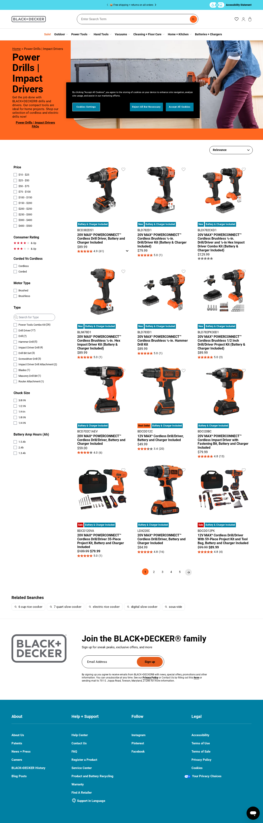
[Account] (243, 19)
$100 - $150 (25, 197)
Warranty (78, 784)
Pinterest (138, 743)
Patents (17, 743)
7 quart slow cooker (67, 607)
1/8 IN (22, 417)
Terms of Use (200, 743)
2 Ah (21, 447)
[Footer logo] (39, 648)
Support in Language (88, 800)
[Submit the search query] (16, 317)
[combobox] (137, 19)
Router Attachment (31, 381)
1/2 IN (22, 406)
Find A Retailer (82, 792)
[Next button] (154, 5)
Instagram (138, 735)
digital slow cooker (144, 607)
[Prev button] (108, 5)
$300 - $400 (25, 220)
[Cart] (249, 19)
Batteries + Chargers (208, 34)
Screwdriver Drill (29, 358)
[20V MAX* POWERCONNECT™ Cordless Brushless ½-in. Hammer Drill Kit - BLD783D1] (163, 309)
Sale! (47, 34)
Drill (22, 336)
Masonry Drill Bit (29, 375)
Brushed (23, 290)
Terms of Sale (200, 751)
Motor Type (22, 283)
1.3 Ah (22, 453)
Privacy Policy (201, 760)
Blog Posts (19, 776)
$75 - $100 (24, 191)
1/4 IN (22, 422)
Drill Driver (27, 330)
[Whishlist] (236, 19)
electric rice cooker (106, 607)
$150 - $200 (25, 203)
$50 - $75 (23, 186)
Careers (17, 760)
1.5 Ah (22, 441)
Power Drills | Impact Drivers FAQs (35, 124)
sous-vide (175, 607)
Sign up (150, 662)
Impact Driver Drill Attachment (37, 364)
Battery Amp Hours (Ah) (31, 434)
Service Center (82, 768)
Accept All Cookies (179, 106)
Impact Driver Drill (30, 347)
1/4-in (21, 411)
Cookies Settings (86, 106)
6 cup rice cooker (30, 607)
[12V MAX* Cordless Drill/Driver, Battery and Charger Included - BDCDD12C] (163, 408)
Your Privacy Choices (206, 776)
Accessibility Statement (238, 4)
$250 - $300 (25, 214)
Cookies (197, 768)
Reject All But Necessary (146, 106)
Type (17, 307)
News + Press (21, 751)
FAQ (74, 752)
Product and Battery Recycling (92, 776)
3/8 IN (22, 400)
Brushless (24, 296)
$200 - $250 (25, 208)
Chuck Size (22, 393)
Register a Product (84, 760)
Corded (22, 271)
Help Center (80, 735)
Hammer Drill (27, 341)
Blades (24, 370)
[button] (123, 169)
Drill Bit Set (26, 353)
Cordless (23, 266)
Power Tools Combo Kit (34, 324)
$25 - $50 (23, 180)
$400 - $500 (25, 225)
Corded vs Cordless (28, 259)
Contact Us (79, 743)
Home (16, 49)
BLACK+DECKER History (28, 768)
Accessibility (200, 735)
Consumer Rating (26, 237)
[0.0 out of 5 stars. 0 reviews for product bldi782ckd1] (223, 258)
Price (17, 167)
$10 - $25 (23, 174)
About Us (18, 735)
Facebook (138, 752)
